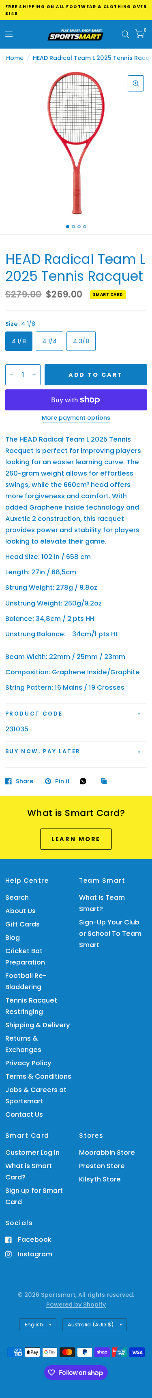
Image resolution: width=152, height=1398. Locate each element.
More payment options (76, 418)
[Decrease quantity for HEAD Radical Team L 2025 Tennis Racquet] (12, 375)
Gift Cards (22, 924)
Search (17, 897)
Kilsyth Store (100, 1179)
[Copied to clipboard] (106, 781)
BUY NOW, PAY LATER (43, 751)
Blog (12, 937)
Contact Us (24, 1114)
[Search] (125, 34)
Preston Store (102, 1166)
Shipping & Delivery (37, 1025)
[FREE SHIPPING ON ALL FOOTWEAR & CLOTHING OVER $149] (76, 10)
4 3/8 (81, 341)
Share (24, 781)
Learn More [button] (76, 839)
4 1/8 (19, 341)
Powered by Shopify (76, 1304)
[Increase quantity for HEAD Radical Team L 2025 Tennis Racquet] (34, 375)
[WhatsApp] (85, 781)
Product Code (34, 714)
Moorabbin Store (107, 1152)
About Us (20, 911)
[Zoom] (136, 83)
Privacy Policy (28, 1063)
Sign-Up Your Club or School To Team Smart (110, 934)
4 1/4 (49, 341)
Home (15, 58)
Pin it (62, 781)
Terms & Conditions (38, 1076)
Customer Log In (32, 1152)
